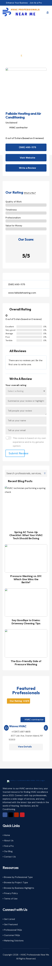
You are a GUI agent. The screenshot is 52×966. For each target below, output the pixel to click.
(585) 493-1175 (27, 147)
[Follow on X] (10, 814)
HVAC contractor (18, 127)
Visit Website (27, 157)
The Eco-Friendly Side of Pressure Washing (26, 662)
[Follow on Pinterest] (22, 814)
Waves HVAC (17, 726)
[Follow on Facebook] (5, 814)
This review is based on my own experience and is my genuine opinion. (29, 442)
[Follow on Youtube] (16, 814)
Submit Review (17, 453)
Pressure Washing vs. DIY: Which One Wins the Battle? (26, 579)
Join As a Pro (36, 2)
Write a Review (27, 167)
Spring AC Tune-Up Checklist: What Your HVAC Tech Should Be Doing (26, 535)
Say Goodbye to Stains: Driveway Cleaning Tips (26, 622)
